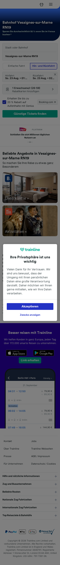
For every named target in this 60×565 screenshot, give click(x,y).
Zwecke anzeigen (30, 314)
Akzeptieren (30, 306)
